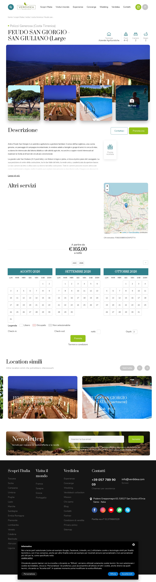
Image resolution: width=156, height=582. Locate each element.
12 (91, 291)
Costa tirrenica (37, 17)
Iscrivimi (136, 439)
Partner (67, 515)
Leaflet (123, 232)
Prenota (78, 338)
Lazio (10, 502)
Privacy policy (70, 525)
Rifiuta (113, 574)
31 (139, 312)
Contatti (67, 511)
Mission (67, 497)
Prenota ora (138, 130)
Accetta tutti (127, 574)
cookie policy (27, 558)
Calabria (12, 534)
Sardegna (12, 511)
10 (139, 291)
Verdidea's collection (74, 492)
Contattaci (119, 130)
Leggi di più (14, 175)
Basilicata (12, 539)
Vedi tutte (127, 368)
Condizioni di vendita (74, 520)
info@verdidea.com (133, 479)
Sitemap (68, 529)
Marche (11, 506)
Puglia (11, 497)
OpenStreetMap (134, 232)
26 (91, 305)
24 (139, 305)
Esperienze (69, 478)
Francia (39, 484)
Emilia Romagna (16, 515)
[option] (42, 397)
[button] (126, 205)
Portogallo (41, 497)
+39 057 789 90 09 (104, 482)
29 (43, 312)
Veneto (11, 529)
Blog (66, 506)
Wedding (68, 488)
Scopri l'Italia (19, 17)
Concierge (69, 483)
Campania (13, 488)
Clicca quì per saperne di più (125, 449)
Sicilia (28, 17)
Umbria (11, 492)
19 (91, 298)
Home (10, 17)
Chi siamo (68, 502)
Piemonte (12, 520)
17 (139, 298)
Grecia (39, 493)
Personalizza (29, 574)
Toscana (12, 478)
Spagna (39, 488)
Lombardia (13, 525)
